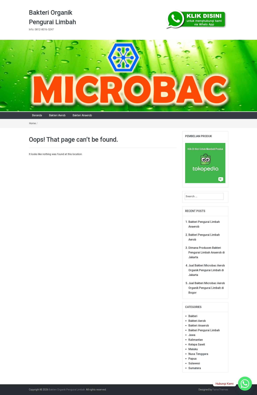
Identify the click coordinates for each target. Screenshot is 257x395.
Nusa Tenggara (198, 354)
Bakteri (192, 316)
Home (32, 123)
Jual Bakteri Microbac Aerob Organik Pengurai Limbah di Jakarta (206, 270)
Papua (192, 358)
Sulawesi (194, 363)
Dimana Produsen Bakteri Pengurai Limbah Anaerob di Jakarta (206, 252)
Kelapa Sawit (196, 344)
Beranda (37, 115)
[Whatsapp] (245, 384)
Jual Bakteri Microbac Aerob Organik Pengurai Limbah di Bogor (206, 287)
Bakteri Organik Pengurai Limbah (67, 389)
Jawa (191, 335)
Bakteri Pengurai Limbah (204, 330)
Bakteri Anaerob (82, 115)
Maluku (193, 349)
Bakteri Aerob (57, 115)
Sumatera (194, 368)
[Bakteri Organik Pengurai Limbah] (128, 75)
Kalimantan (195, 339)
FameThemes (220, 389)
